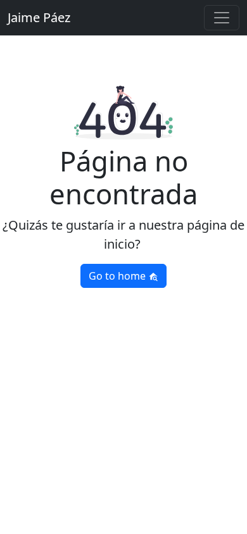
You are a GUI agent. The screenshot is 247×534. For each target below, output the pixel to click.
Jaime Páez (39, 17)
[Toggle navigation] (221, 17)
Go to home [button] (118, 276)
